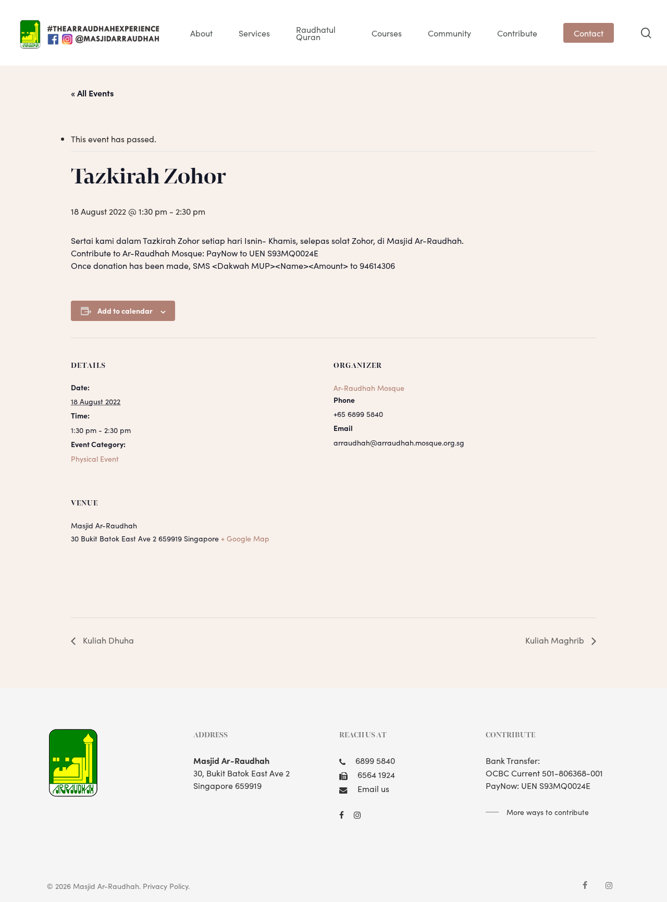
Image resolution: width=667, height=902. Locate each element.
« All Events (92, 92)
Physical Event (95, 458)
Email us (373, 788)
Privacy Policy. (166, 886)
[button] (537, 812)
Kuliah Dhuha (107, 640)
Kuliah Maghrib (555, 640)
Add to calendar (125, 310)
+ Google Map (245, 538)
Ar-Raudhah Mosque (369, 387)
